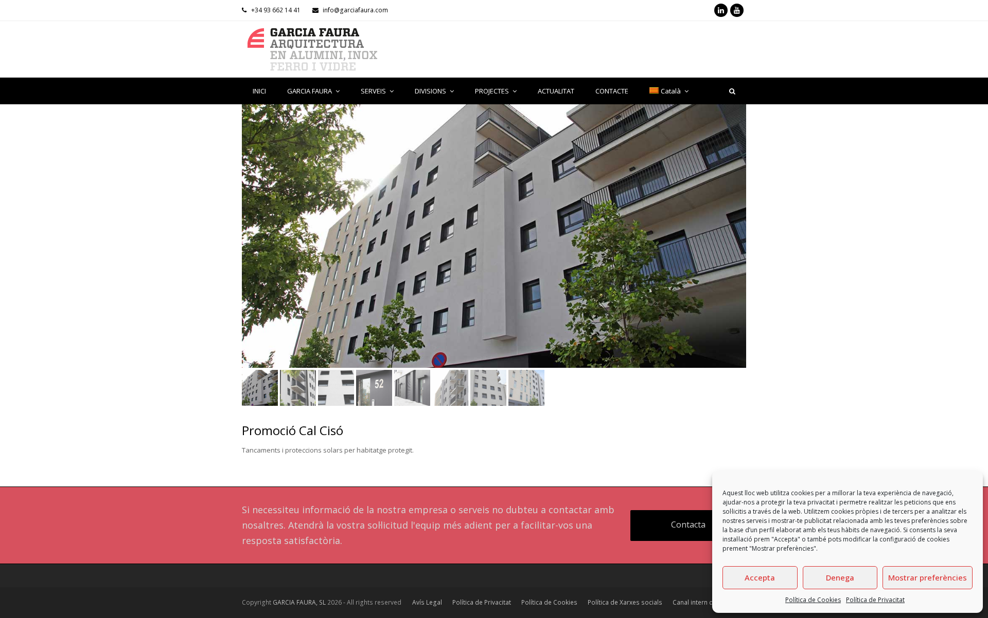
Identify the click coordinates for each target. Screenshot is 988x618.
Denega (840, 577)
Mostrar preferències (927, 577)
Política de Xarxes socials (625, 602)
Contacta (688, 524)
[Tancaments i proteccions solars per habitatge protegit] (494, 236)
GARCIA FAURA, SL (299, 602)
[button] (250, 243)
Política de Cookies (813, 599)
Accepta (760, 577)
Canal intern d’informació (709, 602)
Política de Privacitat (875, 599)
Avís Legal (427, 602)
